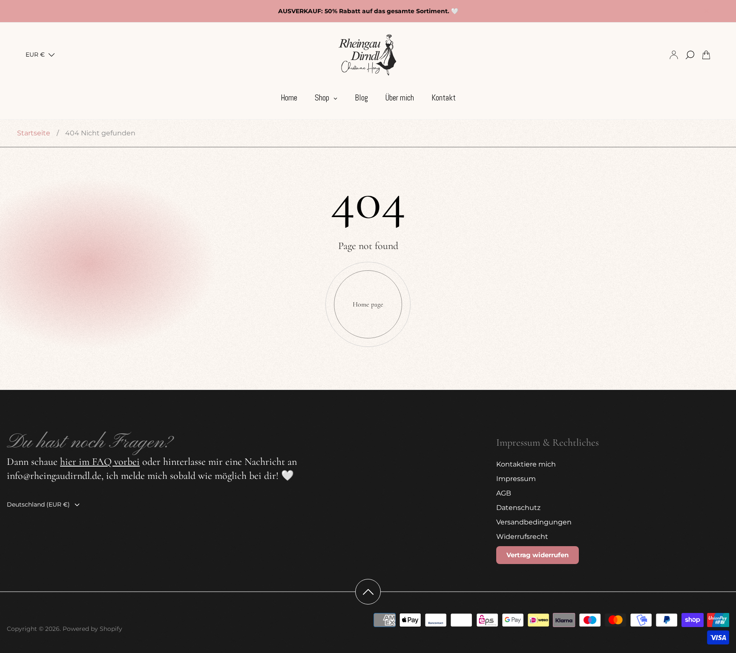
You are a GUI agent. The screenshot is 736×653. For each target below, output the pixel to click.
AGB (503, 493)
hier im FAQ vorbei (100, 461)
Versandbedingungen (534, 522)
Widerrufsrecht (522, 537)
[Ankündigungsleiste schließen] (706, 11)
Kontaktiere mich (526, 464)
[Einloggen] (673, 55)
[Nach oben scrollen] (368, 591)
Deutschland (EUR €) (38, 504)
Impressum (516, 479)
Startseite (33, 133)
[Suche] (690, 55)
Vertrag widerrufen (537, 555)
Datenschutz (518, 508)
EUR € (35, 55)
